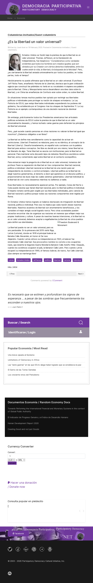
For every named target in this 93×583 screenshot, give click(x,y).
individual (77, 260)
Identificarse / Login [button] (21, 332)
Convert (12, 463)
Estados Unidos (23, 260)
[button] (88, 7)
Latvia (11, 260)
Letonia (67, 260)
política (48, 260)
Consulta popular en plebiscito (25, 501)
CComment (57, 280)
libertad (57, 260)
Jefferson (37, 260)
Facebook (19, 533)
